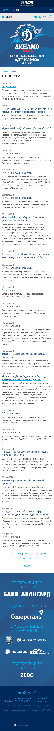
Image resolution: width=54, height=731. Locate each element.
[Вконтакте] (35, 17)
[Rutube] (49, 17)
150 (24, 558)
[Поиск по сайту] (10, 10)
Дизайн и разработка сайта (17, 710)
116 (38, 554)
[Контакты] (4, 10)
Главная (5, 72)
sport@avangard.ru (41, 701)
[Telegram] (44, 17)
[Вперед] (29, 558)
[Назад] (7, 554)
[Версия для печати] (14, 10)
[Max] (40, 16)
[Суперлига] (27, 3)
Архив (27, 566)
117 (44, 554)
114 (26, 554)
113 (19, 554)
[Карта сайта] (7, 10)
